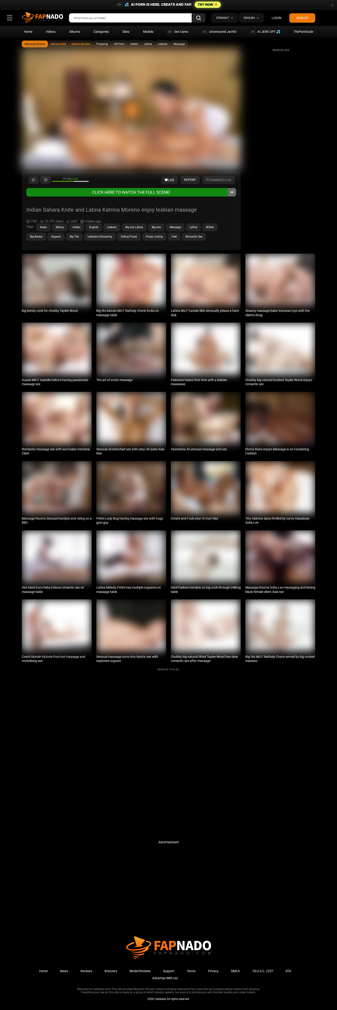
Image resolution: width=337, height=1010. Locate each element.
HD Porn (119, 44)
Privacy (213, 971)
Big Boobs (36, 236)
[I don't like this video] (45, 180)
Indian (134, 44)
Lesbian (163, 44)
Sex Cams (178, 31)
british (210, 227)
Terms (191, 971)
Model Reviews (140, 971)
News (64, 971)
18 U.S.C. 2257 (262, 971)
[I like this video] (33, 180)
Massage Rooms (35, 44)
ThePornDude (303, 31)
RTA (288, 971)
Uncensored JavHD (219, 31)
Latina (148, 44)
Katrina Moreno (81, 44)
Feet (174, 236)
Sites (125, 31)
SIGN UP (302, 18)
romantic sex (193, 236)
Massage (179, 44)
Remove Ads (281, 50)
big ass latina (134, 227)
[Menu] (9, 18)
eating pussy (129, 236)
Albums (74, 31)
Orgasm (56, 236)
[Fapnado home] (168, 958)
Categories (101, 31)
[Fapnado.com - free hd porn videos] (42, 18)
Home (28, 31)
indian (76, 227)
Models (148, 31)
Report (190, 180)
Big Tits (74, 236)
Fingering (102, 44)
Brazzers (111, 971)
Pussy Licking (154, 236)
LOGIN (276, 18)
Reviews (86, 971)
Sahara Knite (58, 44)
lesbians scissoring (100, 236)
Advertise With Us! (165, 978)
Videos (50, 31)
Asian (43, 227)
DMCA (235, 971)
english (93, 227)
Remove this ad (168, 669)
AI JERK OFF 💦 (265, 31)
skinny (60, 227)
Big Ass (156, 227)
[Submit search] (198, 17)
